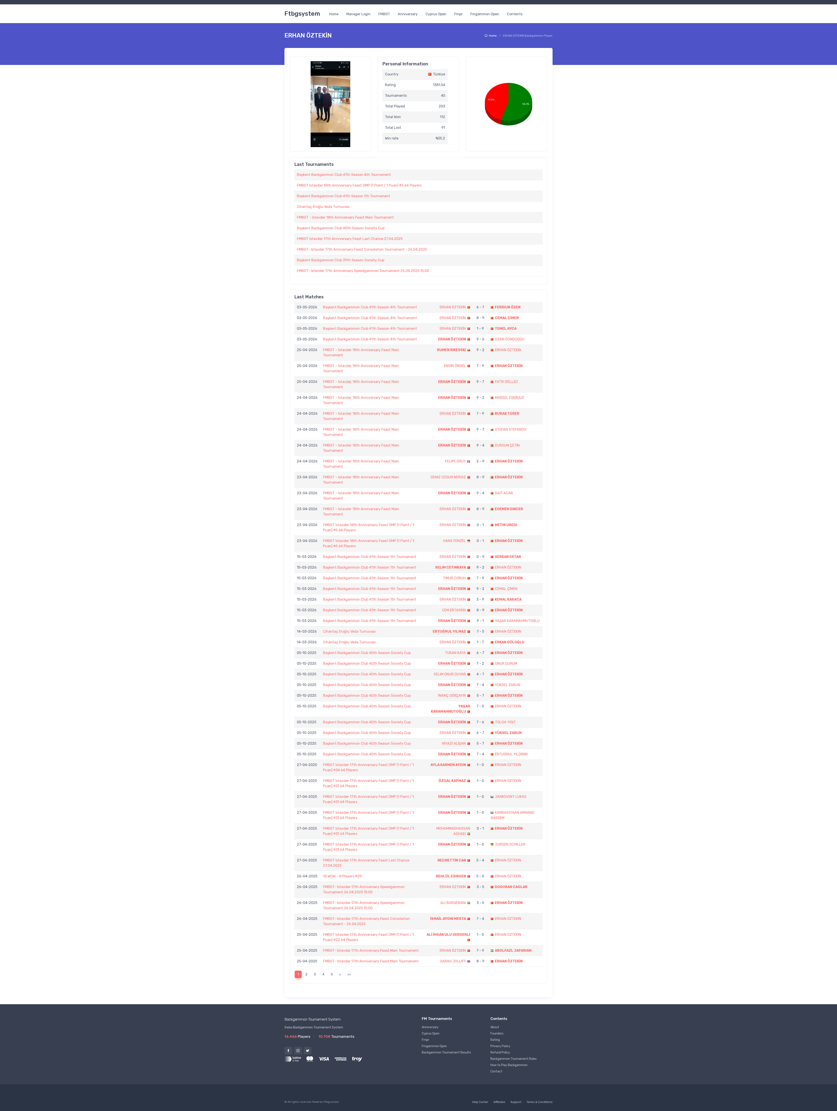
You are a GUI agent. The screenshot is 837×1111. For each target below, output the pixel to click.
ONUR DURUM (506, 663)
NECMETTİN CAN (451, 860)
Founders (497, 1033)
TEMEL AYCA (506, 328)
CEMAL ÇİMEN (507, 318)
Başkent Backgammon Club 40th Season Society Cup (340, 228)
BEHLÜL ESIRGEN (451, 876)
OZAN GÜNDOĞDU (509, 339)
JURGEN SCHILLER (510, 844)
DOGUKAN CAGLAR (511, 887)
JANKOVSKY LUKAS (510, 797)
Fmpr (458, 14)
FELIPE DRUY (455, 461)
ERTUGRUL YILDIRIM (511, 754)
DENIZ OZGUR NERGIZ (448, 477)
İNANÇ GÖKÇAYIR (452, 695)
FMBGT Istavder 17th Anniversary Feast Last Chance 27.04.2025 (350, 239)
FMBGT (384, 14)
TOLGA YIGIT (505, 722)
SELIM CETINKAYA (450, 567)
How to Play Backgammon (508, 1065)
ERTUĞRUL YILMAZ (449, 631)
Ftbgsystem (302, 13)
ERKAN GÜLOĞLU (509, 642)
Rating (495, 1040)
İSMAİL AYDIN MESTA (448, 919)
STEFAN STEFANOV (510, 429)
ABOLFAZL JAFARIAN (513, 950)
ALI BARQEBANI (453, 903)
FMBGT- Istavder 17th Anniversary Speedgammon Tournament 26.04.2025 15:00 (363, 271)
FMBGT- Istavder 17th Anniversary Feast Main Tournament (371, 950)
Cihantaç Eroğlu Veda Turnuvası (323, 207)
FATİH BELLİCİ (506, 382)
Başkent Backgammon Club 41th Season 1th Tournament (343, 196)
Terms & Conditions (540, 1102)
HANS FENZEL (454, 541)
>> (349, 974)
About (494, 1027)
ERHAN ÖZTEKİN (453, 307)
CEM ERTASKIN (454, 610)
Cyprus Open (435, 14)
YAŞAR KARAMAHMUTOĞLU (517, 621)
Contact (496, 1071)
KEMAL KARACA (508, 599)
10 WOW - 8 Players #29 (342, 876)
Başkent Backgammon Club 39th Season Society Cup (340, 260)
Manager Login (358, 14)
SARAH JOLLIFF (453, 961)
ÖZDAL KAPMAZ (452, 781)
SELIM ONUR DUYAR (450, 674)
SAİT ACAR (504, 493)
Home (334, 14)
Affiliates (499, 1102)
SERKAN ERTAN (508, 557)
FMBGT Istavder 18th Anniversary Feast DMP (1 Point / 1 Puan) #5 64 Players (359, 185)
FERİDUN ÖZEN (508, 307)
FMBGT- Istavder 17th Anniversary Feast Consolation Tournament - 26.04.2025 (362, 249)
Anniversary (408, 14)
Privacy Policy (500, 1046)
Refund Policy (500, 1052)
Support (515, 1102)
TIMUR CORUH (454, 578)
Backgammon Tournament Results (446, 1052)
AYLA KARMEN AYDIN (448, 765)
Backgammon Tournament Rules (513, 1059)
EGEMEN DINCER (509, 509)
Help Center (480, 1102)
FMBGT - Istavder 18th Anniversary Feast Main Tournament (345, 217)
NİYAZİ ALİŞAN (454, 743)
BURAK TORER (507, 413)
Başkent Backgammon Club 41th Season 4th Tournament (344, 175)
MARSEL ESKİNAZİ (509, 398)
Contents (514, 14)
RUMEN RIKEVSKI (451, 350)
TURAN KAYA (455, 653)
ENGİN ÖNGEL (455, 366)
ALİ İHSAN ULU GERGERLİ (448, 935)
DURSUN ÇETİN (507, 445)
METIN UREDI (506, 525)
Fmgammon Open (484, 14)
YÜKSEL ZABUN (507, 685)
